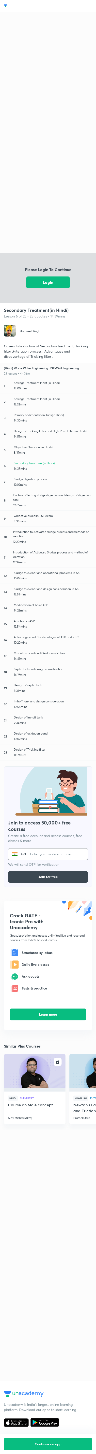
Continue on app (48, 1444)
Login (48, 282)
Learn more (48, 1014)
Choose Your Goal (25, 5)
